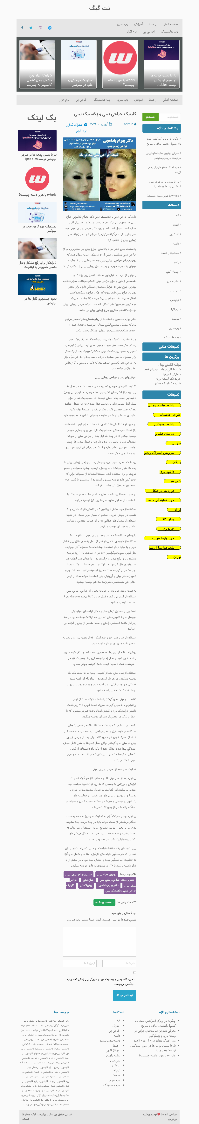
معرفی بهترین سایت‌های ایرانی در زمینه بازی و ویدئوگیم (163, 155)
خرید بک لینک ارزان (168, 378)
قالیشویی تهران (58, 1053)
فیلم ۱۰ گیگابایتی (29, 1044)
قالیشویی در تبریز (56, 1058)
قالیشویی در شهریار (42, 1072)
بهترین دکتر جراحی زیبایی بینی (117, 880)
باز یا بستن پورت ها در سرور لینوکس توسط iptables (164, 184)
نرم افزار (132, 31)
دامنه (176, 244)
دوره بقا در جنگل (162, 491)
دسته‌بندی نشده (170, 253)
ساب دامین (173, 281)
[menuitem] (170, 24)
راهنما (152, 24)
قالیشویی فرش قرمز (41, 1086)
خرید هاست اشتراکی (40, 1025)
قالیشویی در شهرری (60, 1072)
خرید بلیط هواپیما (162, 538)
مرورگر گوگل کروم (39, 1095)
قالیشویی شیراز (57, 1086)
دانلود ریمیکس (164, 424)
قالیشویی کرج (48, 1090)
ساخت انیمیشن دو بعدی (48, 1044)
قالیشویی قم (26, 1086)
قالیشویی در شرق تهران (59, 1067)
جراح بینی (90, 249)
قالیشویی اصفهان (61, 1049)
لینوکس (174, 300)
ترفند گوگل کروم (57, 1025)
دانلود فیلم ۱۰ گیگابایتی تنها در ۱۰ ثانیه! (42, 1030)
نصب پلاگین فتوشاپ (53, 1104)
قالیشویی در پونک (57, 1081)
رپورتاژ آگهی (172, 272)
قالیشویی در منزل (41, 1077)
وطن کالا (168, 519)
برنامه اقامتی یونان (169, 364)
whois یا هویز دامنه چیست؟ (163, 196)
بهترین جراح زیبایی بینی (78, 874)
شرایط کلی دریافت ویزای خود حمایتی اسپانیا (162, 372)
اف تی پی (149, 31)
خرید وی (168, 528)
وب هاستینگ (169, 31)
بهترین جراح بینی (106, 874)
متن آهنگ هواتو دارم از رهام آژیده (164, 170)
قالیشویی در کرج (41, 1081)
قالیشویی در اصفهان (42, 1053)
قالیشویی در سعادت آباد (30, 1063)
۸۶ (177, 215)
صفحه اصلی (170, 24)
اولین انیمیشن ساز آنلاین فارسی (55, 1021)
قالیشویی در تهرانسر (39, 1058)
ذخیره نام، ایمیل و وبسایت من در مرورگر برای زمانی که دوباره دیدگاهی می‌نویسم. (100, 981)
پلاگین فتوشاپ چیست (33, 1104)
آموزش (138, 24)
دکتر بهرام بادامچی (108, 885)
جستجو (150, 116)
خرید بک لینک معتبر (167, 383)
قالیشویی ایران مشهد (44, 1049)
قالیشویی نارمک (62, 1090)
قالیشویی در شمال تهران (37, 1067)
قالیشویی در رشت (50, 1063)
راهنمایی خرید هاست (43, 1039)
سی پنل (174, 290)
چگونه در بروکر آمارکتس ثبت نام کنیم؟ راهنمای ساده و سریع (164, 141)
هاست (175, 319)
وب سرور (122, 24)
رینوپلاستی (86, 885)
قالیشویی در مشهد (58, 1077)
